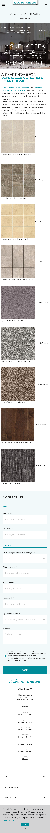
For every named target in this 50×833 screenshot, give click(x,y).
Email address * (9, 582)
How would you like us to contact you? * (19, 552)
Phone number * (9, 567)
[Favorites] (41, 4)
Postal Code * (8, 598)
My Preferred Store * (11, 613)
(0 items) (46, 4)
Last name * (7, 529)
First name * (8, 513)
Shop (7, 777)
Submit (25, 670)
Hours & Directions (25, 699)
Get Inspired (11, 787)
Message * (7, 628)
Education (10, 797)
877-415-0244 (25, 18)
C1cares (27, 27)
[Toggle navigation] (3, 4)
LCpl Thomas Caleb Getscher (15, 88)
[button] (37, 4)
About (17, 27)
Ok (25, 824)
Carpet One (6, 27)
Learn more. (8, 820)
